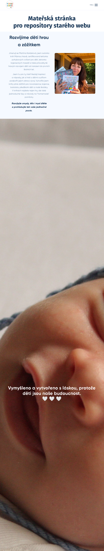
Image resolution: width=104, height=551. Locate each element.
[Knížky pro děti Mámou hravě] (9, 5)
